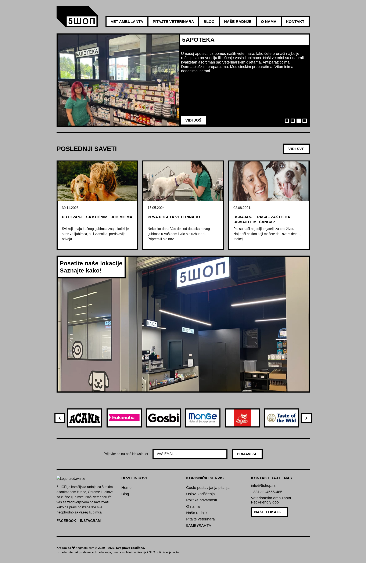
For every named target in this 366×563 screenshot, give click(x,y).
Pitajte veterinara (173, 21)
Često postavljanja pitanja (208, 488)
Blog (209, 21)
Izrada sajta (103, 552)
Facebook (66, 521)
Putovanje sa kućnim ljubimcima (97, 217)
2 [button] (293, 121)
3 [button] (299, 121)
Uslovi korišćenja (200, 494)
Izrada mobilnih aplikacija (129, 552)
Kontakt (295, 21)
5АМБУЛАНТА (198, 526)
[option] (183, 80)
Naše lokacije (269, 512)
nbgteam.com (85, 547)
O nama (268, 21)
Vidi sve (296, 149)
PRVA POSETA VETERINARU (174, 217)
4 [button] (304, 121)
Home (126, 488)
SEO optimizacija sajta (164, 552)
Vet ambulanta (127, 21)
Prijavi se (247, 454)
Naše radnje (237, 21)
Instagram (90, 521)
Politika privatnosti (201, 500)
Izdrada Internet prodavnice (75, 552)
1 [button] (287, 121)
